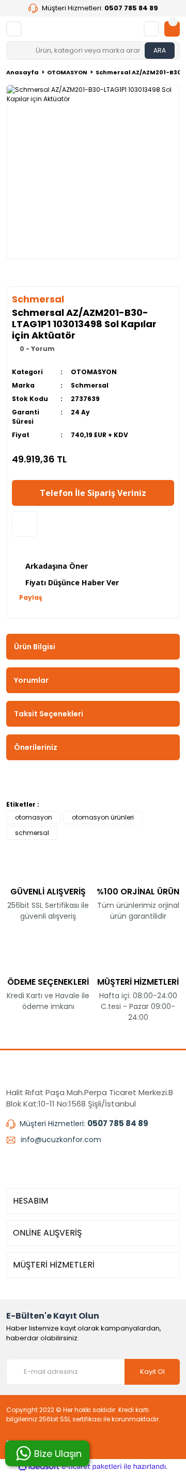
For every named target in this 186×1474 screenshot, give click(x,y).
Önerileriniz (35, 747)
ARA (159, 50)
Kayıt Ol (152, 1371)
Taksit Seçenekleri (48, 714)
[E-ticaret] (91, 1466)
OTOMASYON (94, 371)
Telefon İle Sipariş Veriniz (93, 493)
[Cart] (172, 29)
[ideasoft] (38, 1466)
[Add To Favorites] (25, 524)
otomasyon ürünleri (103, 817)
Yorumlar (31, 680)
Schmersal (90, 385)
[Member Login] (151, 29)
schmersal (32, 832)
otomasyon (33, 817)
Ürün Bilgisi (34, 647)
